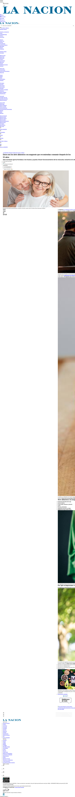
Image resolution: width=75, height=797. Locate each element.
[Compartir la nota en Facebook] (3, 214)
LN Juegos (2, 83)
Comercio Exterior (4, 45)
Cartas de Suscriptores (4, 71)
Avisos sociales (3, 106)
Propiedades (2, 43)
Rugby (1, 76)
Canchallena (2, 79)
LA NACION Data (3, 34)
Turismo (1, 84)
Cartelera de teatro (4, 98)
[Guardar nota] (3, 209)
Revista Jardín (3, 122)
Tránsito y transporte (4, 32)
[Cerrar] (18, 23)
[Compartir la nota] (3, 211)
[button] (37, 85)
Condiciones (17, 787)
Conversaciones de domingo (6, 109)
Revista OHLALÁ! (3, 115)
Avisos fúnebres (3, 105)
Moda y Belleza (3, 92)
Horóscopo (2, 87)
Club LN (3, 20)
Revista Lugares (3, 118)
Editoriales (2, 68)
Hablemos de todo (4, 64)
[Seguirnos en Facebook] (3, 765)
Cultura (1, 59)
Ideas (1, 112)
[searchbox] (37, 25)
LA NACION (5, 152)
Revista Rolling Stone (4, 121)
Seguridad (2, 56)
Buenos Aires (2, 55)
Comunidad (2, 60)
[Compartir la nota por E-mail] (6, 214)
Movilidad (2, 46)
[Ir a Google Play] (6, 779)
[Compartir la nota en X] (5, 214)
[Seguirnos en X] (3, 769)
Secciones (3, 16)
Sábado (1, 110)
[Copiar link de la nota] (3, 213)
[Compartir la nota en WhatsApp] (5, 211)
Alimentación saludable (62, 694)
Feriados (2, 88)
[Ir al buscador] (4, 5)
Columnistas (2, 70)
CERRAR (1, 0)
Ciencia (1, 63)
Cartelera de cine (3, 97)
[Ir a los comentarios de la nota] (5, 209)
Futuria (1, 39)
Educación (2, 58)
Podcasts (2, 91)
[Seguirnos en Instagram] (3, 772)
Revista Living (3, 119)
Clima (1, 33)
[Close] (3, 713)
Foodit (2, 18)
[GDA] (6, 791)
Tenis (1, 77)
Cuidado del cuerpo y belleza (18, 152)
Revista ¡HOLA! (3, 117)
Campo (1, 42)
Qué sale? (2, 96)
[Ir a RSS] (3, 775)
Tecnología (2, 85)
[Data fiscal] (3, 795)
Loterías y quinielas (4, 89)
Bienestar (2, 62)
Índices (1, 47)
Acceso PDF (2, 102)
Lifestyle (10, 152)
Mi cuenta (3, 21)
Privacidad (22, 787)
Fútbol (1, 75)
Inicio (2, 15)
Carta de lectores (3, 108)
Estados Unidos (3, 51)
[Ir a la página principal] (37, 13)
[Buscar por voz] (73, 26)
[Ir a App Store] (6, 782)
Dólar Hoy (2, 41)
